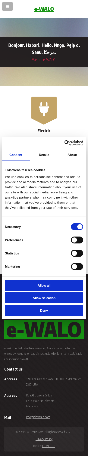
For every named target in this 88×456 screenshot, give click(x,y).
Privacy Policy (44, 439)
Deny (44, 310)
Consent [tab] (15, 155)
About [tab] (72, 155)
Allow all (44, 285)
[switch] (77, 239)
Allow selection (44, 298)
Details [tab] (44, 155)
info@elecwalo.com (38, 417)
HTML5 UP (48, 446)
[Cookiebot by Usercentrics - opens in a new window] (64, 143)
